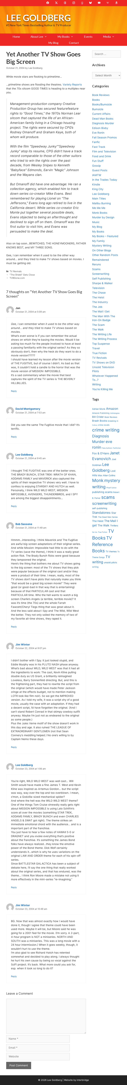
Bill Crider (98, 416)
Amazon (112, 409)
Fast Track (98, 146)
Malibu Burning (101, 203)
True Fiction (99, 353)
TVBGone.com (17, 278)
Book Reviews (100, 95)
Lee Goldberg (38, 17)
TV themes (111, 551)
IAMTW (96, 175)
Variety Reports (72, 84)
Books (96, 99)
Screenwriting (100, 273)
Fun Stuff (97, 160)
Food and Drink (101, 156)
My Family (98, 241)
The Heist (98, 297)
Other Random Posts (105, 255)
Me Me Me (98, 208)
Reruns (96, 264)
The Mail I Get (100, 311)
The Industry (100, 302)
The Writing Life (102, 334)
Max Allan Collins (106, 475)
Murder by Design (103, 217)
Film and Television (104, 151)
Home (16, 36)
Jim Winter (22, 644)
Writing (96, 384)
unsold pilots (110, 562)
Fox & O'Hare (100, 453)
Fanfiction (117, 448)
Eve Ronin (98, 132)
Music (95, 222)
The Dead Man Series (108, 517)
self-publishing (99, 508)
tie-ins (94, 532)
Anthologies (115, 413)
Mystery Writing (101, 245)
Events (88, 36)
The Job (97, 306)
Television (98, 288)
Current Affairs (101, 113)
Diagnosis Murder (103, 123)
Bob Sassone (23, 524)
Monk (97, 480)
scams (108, 497)
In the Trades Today (104, 179)
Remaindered (100, 259)
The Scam (98, 324)
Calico (94, 425)
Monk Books (99, 212)
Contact (74, 42)
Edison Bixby (100, 128)
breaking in (113, 421)
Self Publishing (101, 278)
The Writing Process (104, 338)
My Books (63, 36)
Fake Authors (107, 448)
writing (95, 567)
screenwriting (104, 503)
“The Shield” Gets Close (22, 274)
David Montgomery (27, 408)
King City (97, 189)
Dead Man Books (102, 118)
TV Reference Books (102, 544)
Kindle (96, 184)
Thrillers (114, 525)
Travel (96, 348)
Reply (14, 391)
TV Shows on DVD (103, 362)
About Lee (37, 36)
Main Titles (99, 198)
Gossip (96, 165)
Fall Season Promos (104, 137)
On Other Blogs (101, 250)
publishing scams (102, 492)
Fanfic (96, 142)
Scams (96, 269)
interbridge (83, 1080)
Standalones (101, 512)
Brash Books (99, 420)
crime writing (105, 430)
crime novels (103, 425)
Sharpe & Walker (102, 283)
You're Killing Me (102, 389)
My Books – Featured (105, 236)
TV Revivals (16, 271)
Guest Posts (99, 170)
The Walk (98, 329)
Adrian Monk (98, 409)
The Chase (99, 292)
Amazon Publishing (100, 413)
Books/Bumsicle (102, 104)
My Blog (53, 42)
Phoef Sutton (111, 488)
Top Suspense (101, 343)
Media (107, 36)
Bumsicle (97, 109)
